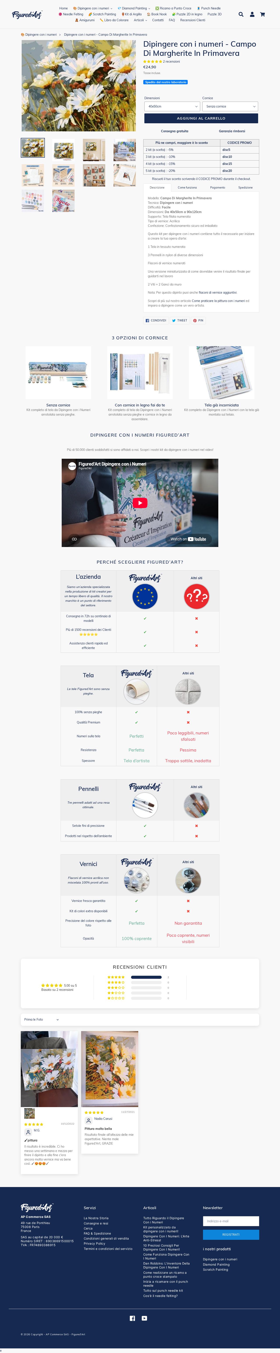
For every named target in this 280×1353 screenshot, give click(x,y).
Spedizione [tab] (245, 187)
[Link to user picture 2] (29, 1113)
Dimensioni (152, 98)
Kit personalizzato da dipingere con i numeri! (160, 1229)
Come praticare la (218, 301)
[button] (153, 62)
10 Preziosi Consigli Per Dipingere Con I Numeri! (161, 1247)
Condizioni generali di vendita (106, 1238)
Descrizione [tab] (157, 187)
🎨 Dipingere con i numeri (39, 35)
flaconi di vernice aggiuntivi (217, 293)
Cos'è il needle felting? (160, 1296)
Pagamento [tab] (217, 187)
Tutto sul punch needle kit (163, 1290)
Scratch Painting (215, 1269)
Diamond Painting (216, 1264)
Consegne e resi (96, 1223)
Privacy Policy (94, 1243)
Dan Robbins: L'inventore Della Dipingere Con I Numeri (166, 1265)
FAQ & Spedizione (97, 1233)
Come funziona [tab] (187, 187)
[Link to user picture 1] (49, 1069)
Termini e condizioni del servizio (108, 1249)
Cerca (88, 1228)
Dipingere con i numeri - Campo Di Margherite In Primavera (105, 35)
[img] (33, 1124)
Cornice (207, 98)
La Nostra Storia (96, 1218)
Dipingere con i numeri (220, 1259)
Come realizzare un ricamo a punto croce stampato (165, 1274)
